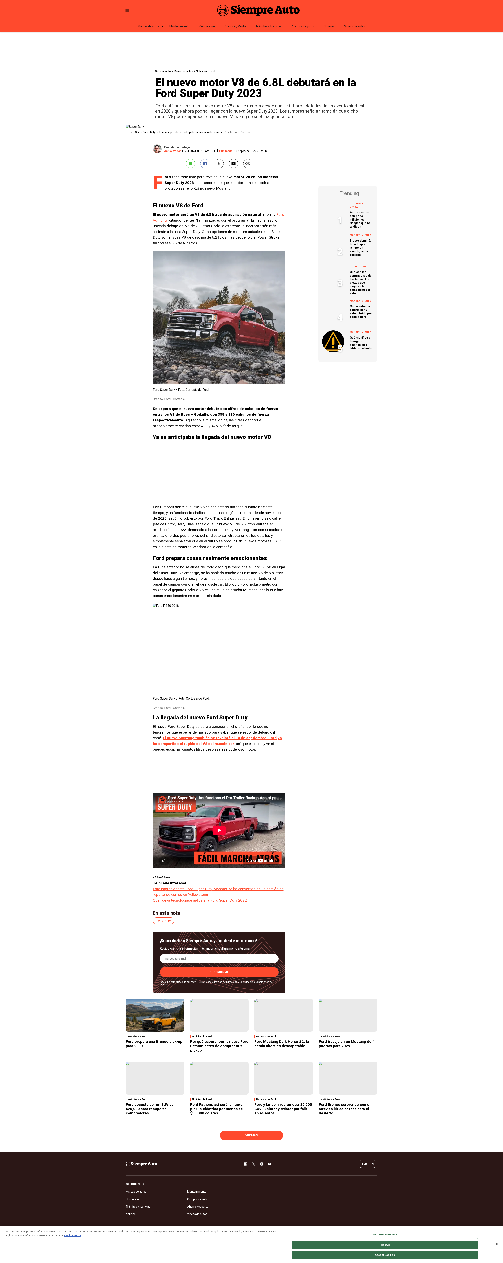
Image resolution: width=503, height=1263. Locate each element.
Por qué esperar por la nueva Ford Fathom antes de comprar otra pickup (219, 1045)
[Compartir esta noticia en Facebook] (204, 163)
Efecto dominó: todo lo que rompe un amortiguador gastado (360, 247)
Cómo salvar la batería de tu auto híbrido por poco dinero (361, 311)
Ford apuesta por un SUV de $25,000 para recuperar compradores (150, 1108)
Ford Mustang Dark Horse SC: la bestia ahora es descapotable (281, 1043)
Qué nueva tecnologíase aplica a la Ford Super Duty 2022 (200, 900)
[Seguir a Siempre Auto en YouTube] (269, 1164)
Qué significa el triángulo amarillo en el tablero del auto (361, 343)
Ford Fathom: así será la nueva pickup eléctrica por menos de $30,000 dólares (216, 1108)
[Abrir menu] (127, 10)
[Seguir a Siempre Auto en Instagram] (261, 1164)
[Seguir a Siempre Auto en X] (254, 1164)
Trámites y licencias (269, 26)
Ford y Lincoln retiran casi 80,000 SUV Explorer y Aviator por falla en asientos (283, 1108)
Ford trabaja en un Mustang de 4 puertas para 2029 (346, 1043)
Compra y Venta (235, 26)
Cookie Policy (72, 1235)
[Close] (496, 1244)
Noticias (329, 26)
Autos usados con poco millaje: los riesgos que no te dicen (360, 219)
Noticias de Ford (205, 71)
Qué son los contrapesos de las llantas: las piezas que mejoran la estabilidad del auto (361, 282)
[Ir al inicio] (141, 1164)
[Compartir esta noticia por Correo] (233, 163)
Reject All (385, 1244)
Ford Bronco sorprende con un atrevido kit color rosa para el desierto (345, 1108)
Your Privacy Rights (385, 1234)
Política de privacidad (225, 982)
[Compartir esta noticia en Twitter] (219, 163)
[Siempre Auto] (258, 10)
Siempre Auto (163, 71)
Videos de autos (354, 26)
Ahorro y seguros (302, 26)
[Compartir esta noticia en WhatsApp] (190, 163)
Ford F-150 (164, 920)
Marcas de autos (149, 26)
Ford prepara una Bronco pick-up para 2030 (154, 1043)
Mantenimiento (179, 26)
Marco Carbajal (180, 147)
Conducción (207, 26)
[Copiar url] (247, 163)
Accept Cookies (385, 1254)
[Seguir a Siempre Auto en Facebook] (246, 1164)
